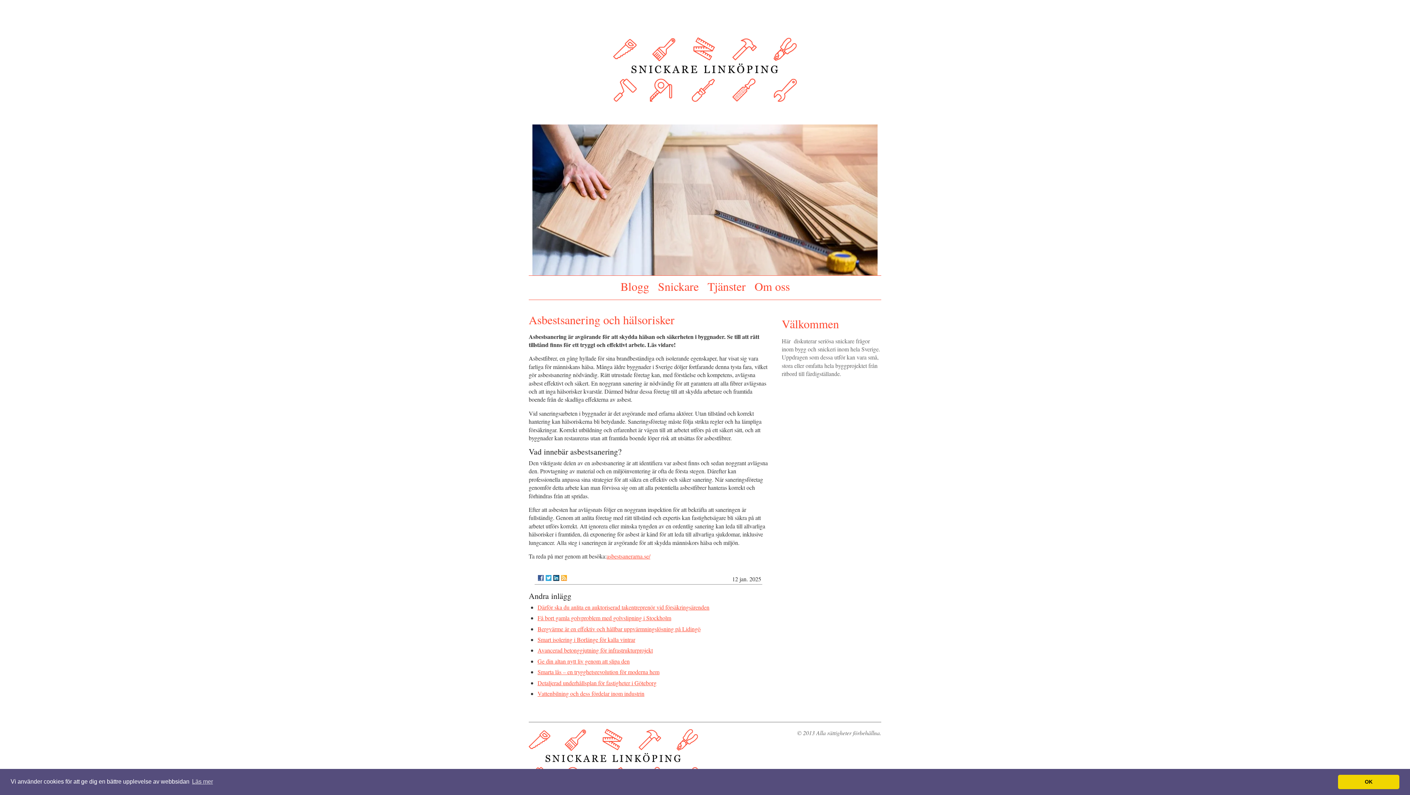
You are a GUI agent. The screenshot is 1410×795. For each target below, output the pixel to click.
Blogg (635, 286)
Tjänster (727, 286)
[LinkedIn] (556, 578)
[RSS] (564, 578)
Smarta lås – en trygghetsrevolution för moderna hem (598, 672)
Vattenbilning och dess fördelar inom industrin (591, 693)
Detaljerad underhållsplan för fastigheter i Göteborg (597, 683)
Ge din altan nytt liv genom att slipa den (584, 661)
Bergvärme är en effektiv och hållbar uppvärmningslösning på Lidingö (619, 629)
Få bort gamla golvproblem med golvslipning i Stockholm (604, 618)
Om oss (772, 286)
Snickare (678, 286)
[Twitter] (549, 578)
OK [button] (1369, 782)
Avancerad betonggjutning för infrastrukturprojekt (595, 650)
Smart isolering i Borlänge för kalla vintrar (586, 639)
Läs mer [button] (202, 781)
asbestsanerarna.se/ (628, 556)
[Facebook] (541, 578)
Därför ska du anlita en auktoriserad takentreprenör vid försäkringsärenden (623, 607)
